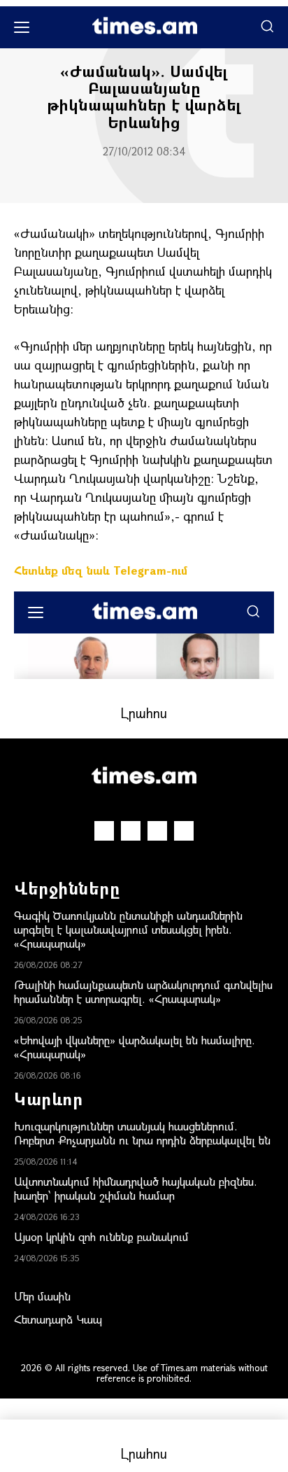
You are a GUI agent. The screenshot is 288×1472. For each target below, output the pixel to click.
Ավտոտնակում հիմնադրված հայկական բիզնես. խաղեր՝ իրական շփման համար (135, 1188)
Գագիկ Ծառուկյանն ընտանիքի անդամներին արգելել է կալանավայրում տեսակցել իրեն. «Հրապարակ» (128, 929)
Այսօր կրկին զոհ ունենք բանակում (101, 1236)
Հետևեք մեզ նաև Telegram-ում (100, 570)
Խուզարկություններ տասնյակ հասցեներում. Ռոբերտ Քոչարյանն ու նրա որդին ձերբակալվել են (142, 1133)
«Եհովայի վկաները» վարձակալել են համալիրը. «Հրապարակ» (134, 1046)
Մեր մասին (42, 1296)
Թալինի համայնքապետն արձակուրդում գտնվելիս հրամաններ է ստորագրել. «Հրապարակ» (143, 991)
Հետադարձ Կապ (58, 1319)
